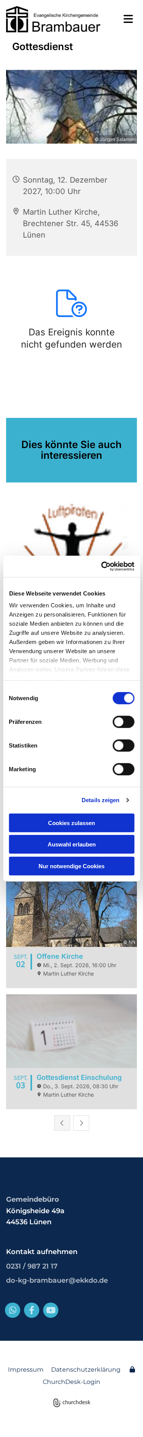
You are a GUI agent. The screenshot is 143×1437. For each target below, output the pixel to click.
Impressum (25, 1369)
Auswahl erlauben (72, 844)
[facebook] (31, 1310)
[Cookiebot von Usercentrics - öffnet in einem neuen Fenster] (101, 566)
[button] (125, 19)
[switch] (123, 721)
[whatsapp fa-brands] (12, 1310)
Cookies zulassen (71, 822)
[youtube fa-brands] (50, 1310)
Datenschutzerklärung (86, 1369)
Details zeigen (100, 800)
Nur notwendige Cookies (71, 866)
